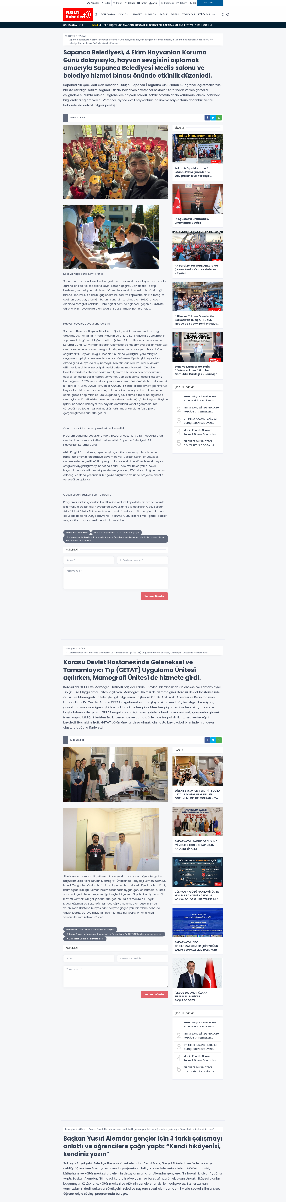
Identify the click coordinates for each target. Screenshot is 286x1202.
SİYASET (137, 14)
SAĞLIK (164, 14)
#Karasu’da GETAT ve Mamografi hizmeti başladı (90, 929)
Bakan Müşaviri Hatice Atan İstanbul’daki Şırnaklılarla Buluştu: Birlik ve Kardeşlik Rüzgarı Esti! (151, 25)
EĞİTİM (175, 14)
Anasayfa (70, 35)
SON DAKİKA (108, 14)
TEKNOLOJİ (188, 14)
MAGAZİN (150, 14)
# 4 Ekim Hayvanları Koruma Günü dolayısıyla (116, 532)
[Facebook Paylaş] (207, 117)
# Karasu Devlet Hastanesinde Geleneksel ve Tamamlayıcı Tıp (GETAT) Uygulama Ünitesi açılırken (114, 934)
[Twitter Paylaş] (213, 117)
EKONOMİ (123, 14)
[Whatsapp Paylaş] (219, 117)
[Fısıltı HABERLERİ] (78, 14)
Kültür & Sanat (207, 14)
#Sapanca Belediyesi (77, 532)
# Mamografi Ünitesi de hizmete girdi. (85, 938)
